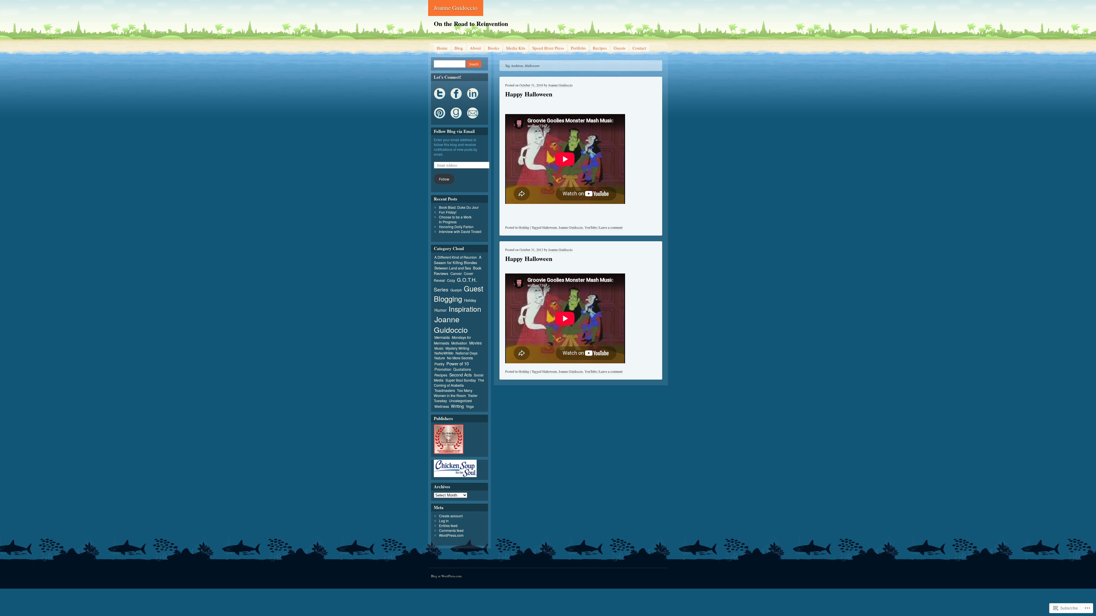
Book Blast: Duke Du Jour (459, 207)
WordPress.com (451, 535)
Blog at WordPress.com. (446, 576)
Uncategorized (460, 400)
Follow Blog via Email (454, 131)
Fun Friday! (447, 212)
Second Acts (460, 375)
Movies (475, 343)
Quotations (462, 369)
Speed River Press (548, 48)
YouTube (591, 227)
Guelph (456, 289)
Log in (444, 520)
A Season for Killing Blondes (457, 259)
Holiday (524, 227)
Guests (620, 48)
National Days (467, 352)
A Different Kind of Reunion (455, 257)
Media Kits (515, 48)
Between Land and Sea (452, 268)
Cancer (456, 273)
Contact (639, 48)
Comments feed (451, 530)
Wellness (441, 406)
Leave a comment (610, 227)
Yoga (470, 406)
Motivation (459, 343)
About (475, 48)
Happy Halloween (528, 94)
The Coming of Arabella (459, 383)
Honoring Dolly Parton (456, 226)
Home (442, 48)
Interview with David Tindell (460, 231)
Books (493, 48)
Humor (440, 310)
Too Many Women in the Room (453, 393)
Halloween (549, 227)
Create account (451, 515)
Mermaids (442, 337)
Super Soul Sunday (461, 380)
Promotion (442, 369)
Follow (444, 179)
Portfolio (578, 48)
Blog (458, 48)
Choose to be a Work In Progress (455, 219)
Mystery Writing (457, 348)
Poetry (439, 363)
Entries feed (448, 525)
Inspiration (465, 309)
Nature (439, 357)
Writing (457, 406)
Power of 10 (457, 363)
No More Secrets (460, 357)
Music (439, 348)
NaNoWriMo (444, 352)
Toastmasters (444, 390)
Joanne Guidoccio (456, 8)
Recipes (600, 48)
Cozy (451, 280)
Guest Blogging (458, 293)
